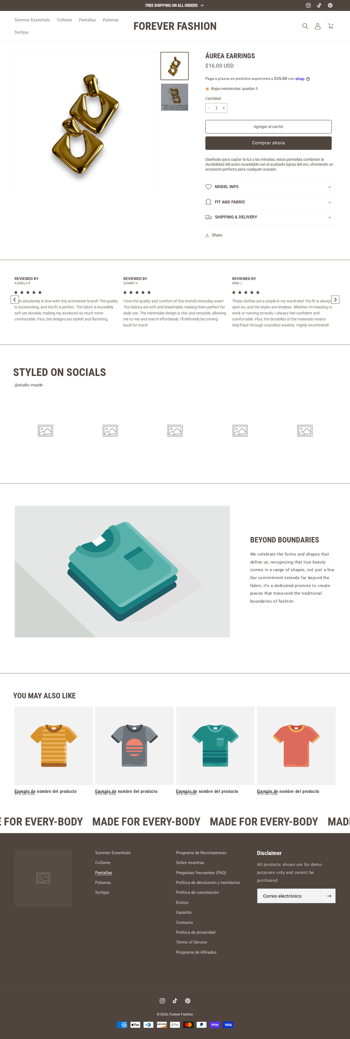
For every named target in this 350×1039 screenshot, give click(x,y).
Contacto (184, 922)
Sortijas (102, 892)
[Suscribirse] (329, 896)
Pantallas (103, 872)
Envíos (182, 902)
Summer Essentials (113, 852)
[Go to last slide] (15, 300)
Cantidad (213, 98)
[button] (305, 26)
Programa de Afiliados (196, 952)
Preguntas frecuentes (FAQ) (201, 872)
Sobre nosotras (190, 862)
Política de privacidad (195, 932)
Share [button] (217, 235)
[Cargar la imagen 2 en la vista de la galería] (174, 97)
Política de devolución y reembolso (208, 882)
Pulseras (103, 882)
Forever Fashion (181, 1014)
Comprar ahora (268, 143)
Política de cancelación (197, 892)
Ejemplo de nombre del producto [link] (45, 791)
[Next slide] (335, 300)
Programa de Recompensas (201, 852)
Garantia (183, 912)
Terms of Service (191, 942)
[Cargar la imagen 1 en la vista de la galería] (174, 66)
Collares (102, 862)
